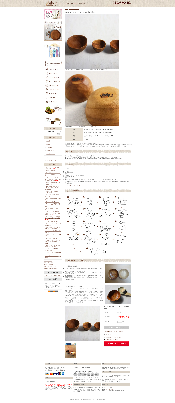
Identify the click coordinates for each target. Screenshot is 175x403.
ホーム (66, 9)
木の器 (48, 141)
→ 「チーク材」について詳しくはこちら (75, 185)
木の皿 (48, 144)
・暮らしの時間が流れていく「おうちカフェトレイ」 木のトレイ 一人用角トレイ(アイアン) (53, 204)
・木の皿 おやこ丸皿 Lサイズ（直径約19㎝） (52, 183)
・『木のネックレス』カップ (52, 221)
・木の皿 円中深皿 (50, 170)
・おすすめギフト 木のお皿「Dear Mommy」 (52, 167)
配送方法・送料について (50, 266)
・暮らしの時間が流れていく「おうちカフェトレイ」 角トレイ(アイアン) (53, 188)
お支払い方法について (49, 264)
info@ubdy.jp (109, 389)
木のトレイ (49, 147)
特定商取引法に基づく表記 (50, 268)
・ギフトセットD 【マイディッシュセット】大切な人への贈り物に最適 (52, 213)
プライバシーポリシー (49, 263)
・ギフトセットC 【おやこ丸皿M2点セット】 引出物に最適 (52, 217)
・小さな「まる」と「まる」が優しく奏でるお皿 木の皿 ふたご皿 (53, 242)
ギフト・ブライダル (51, 160)
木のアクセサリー (50, 154)
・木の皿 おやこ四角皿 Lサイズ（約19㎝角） (52, 192)
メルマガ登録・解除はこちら (53, 275)
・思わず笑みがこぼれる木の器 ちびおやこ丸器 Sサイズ (53, 228)
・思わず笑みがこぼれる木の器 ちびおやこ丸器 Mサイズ (53, 246)
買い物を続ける (110, 335)
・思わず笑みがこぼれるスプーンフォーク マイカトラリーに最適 (53, 174)
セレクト (48, 157)
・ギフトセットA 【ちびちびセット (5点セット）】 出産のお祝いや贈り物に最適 (53, 179)
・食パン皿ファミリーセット (52, 238)
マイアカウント (48, 261)
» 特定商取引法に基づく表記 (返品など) (113, 331)
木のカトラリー (50, 150)
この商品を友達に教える (112, 339)
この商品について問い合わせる (113, 337)
